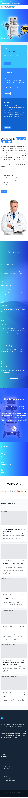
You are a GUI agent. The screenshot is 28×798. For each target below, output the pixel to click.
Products (3, 752)
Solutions (3, 754)
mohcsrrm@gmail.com (15, 3)
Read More (4, 30)
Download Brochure (5, 3)
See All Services (14, 380)
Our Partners (4, 756)
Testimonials (4, 750)
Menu (24, 7)
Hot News (22, 527)
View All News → (5, 506)
